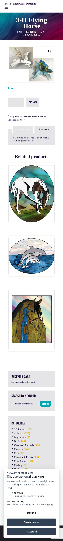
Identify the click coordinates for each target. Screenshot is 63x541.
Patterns (31, 31)
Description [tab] (23, 129)
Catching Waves (32, 242)
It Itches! (31, 176)
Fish (16, 453)
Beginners (20, 437)
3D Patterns (25, 116)
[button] (50, 51)
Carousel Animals (24, 445)
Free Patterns (22, 461)
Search (45, 403)
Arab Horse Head (31, 301)
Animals (35, 116)
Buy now (33, 102)
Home (19, 31)
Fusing (18, 465)
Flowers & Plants (23, 457)
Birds (17, 441)
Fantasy (43, 116)
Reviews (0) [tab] (44, 129)
